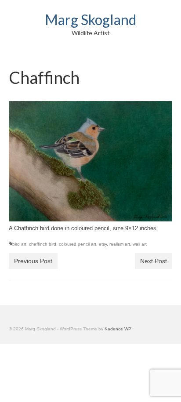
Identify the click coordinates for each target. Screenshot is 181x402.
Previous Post (33, 260)
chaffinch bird (42, 244)
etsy (103, 244)
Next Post (153, 260)
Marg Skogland (90, 19)
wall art (140, 244)
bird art (19, 244)
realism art (119, 244)
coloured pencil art (77, 244)
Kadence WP (118, 328)
